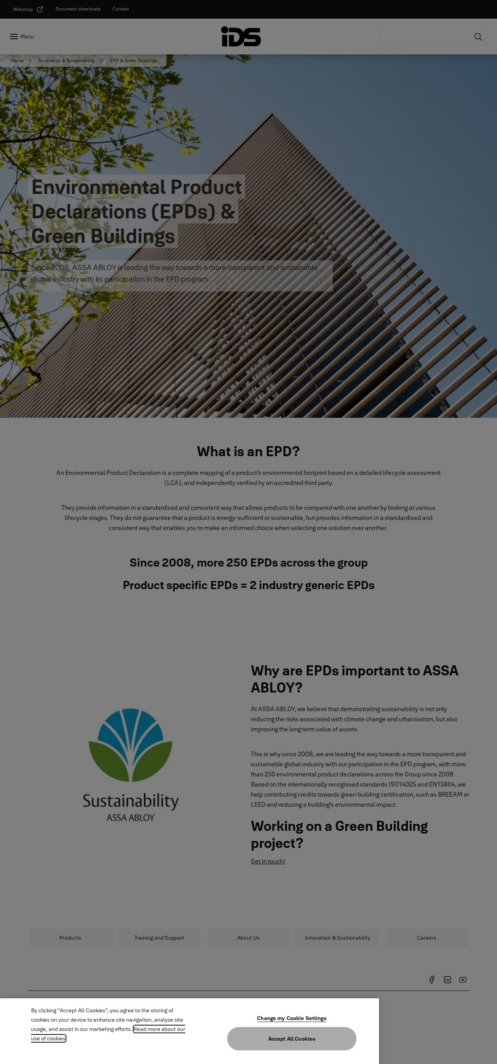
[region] (189, 1031)
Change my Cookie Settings (292, 1018)
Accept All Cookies (292, 1038)
